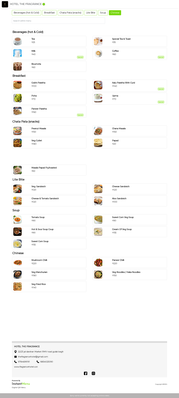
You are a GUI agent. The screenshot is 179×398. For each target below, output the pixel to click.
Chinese (115, 12)
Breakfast (49, 12)
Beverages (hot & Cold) (26, 12)
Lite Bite (90, 12)
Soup (103, 12)
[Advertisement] (90, 157)
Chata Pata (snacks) (70, 12)
